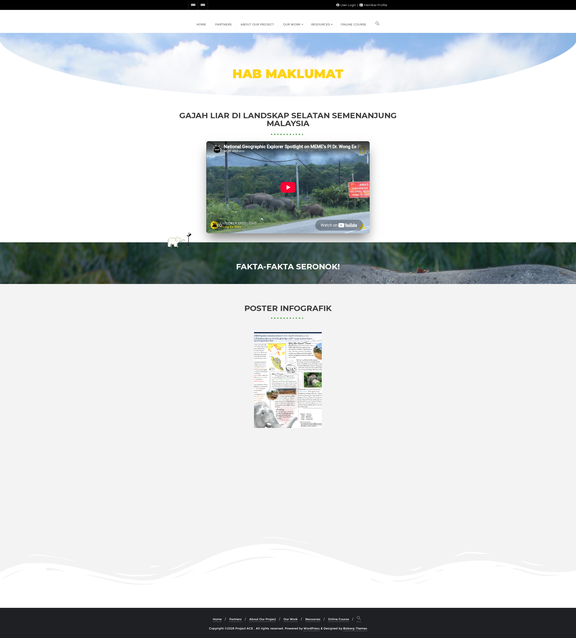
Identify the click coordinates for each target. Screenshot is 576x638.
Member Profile (375, 5)
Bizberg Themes (355, 628)
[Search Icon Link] (377, 24)
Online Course (338, 619)
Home (217, 619)
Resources (312, 619)
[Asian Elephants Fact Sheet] (288, 380)
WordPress (312, 628)
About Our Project (262, 619)
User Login (348, 5)
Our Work (291, 619)
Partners (235, 619)
